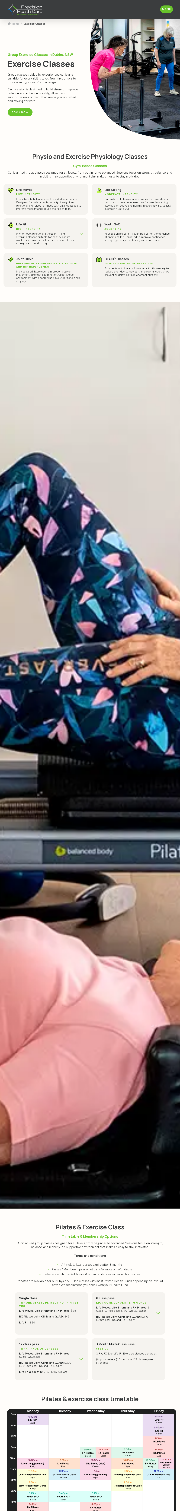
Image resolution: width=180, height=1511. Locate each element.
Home (16, 23)
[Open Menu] (166, 9)
